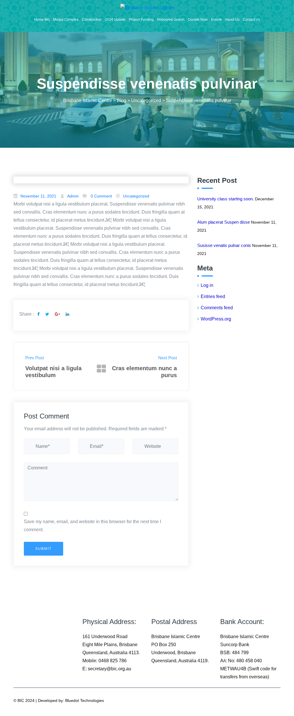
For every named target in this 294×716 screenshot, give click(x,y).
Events (216, 20)
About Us (232, 20)
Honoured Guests (171, 20)
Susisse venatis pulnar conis (224, 245)
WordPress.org (216, 318)
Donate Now (198, 20)
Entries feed (213, 296)
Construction (92, 20)
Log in (207, 285)
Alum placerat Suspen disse (223, 222)
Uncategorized (136, 196)
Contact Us (251, 20)
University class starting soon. (225, 198)
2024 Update (115, 20)
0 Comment (101, 196)
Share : (26, 314)
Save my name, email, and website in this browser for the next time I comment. (92, 525)
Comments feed (217, 307)
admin (73, 196)
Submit (43, 549)
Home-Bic (42, 20)
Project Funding (141, 20)
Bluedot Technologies (84, 700)
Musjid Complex (65, 20)
